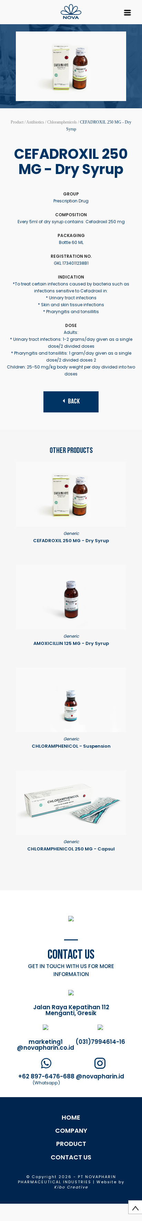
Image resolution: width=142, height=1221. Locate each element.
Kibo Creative (71, 1187)
